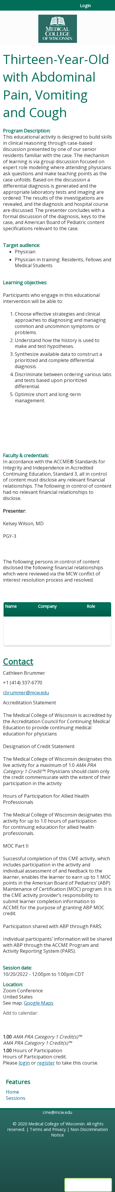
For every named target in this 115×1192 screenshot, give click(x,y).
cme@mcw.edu (57, 1112)
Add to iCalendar (35, 1022)
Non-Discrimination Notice (79, 1132)
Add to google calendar (9, 1022)
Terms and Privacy (48, 1129)
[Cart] (97, 8)
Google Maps (38, 1003)
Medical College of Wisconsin (56, 1124)
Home (12, 1092)
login (24, 1063)
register (46, 1063)
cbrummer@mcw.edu (26, 692)
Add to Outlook (50, 1022)
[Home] (57, 27)
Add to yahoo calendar (22, 1022)
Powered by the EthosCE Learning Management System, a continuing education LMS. (88, 1185)
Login (85, 6)
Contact (18, 661)
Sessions (15, 1098)
